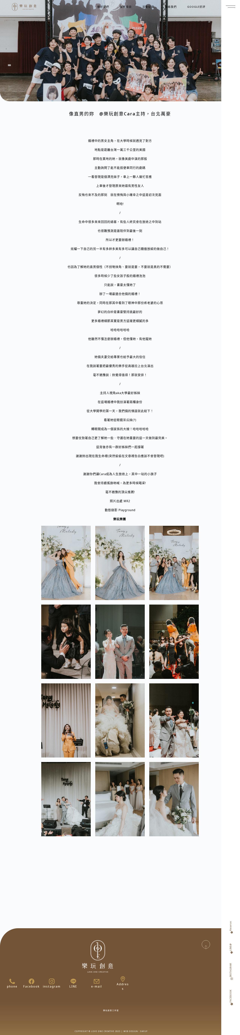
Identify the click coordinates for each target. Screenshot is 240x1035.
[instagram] (52, 981)
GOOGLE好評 (196, 6)
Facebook (31, 986)
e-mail (96, 986)
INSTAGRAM (230, 970)
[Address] (123, 979)
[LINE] (73, 981)
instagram (52, 986)
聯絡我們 (171, 6)
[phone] (12, 981)
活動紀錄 (148, 6)
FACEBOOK (230, 996)
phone (12, 986)
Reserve (230, 926)
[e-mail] (96, 981)
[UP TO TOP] (206, 944)
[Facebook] (31, 981)
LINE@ (230, 947)
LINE (73, 986)
